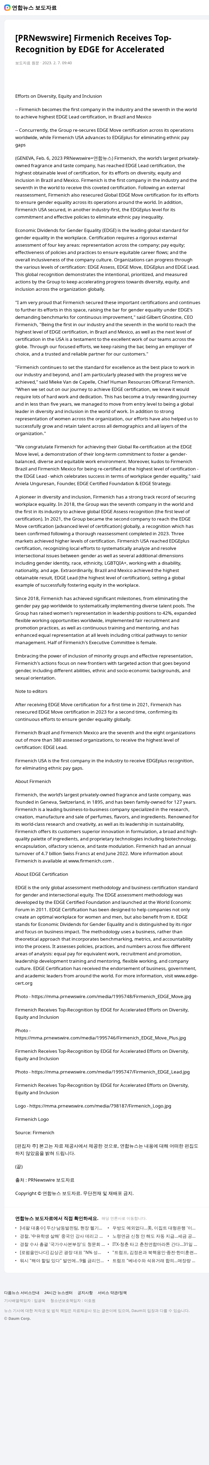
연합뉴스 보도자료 (34, 7)
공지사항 (85, 1292)
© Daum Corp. (17, 1318)
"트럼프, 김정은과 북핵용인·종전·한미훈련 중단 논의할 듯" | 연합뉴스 (155, 1252)
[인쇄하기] (194, 78)
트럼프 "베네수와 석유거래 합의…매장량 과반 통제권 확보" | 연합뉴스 (155, 1261)
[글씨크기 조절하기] (184, 78)
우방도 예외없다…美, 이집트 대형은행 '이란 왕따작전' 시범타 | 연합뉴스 (155, 1228)
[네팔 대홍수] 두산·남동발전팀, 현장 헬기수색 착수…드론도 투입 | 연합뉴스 (62, 1228)
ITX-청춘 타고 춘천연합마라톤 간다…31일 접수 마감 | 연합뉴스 (155, 1244)
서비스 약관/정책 (112, 1292)
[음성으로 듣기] (173, 78)
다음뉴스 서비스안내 (21, 1292)
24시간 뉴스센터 (58, 1292)
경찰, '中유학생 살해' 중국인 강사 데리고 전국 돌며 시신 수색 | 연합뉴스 (62, 1236)
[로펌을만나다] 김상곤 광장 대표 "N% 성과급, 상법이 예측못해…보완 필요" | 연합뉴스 (62, 1252)
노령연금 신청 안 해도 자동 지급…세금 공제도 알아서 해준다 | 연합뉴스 (155, 1236)
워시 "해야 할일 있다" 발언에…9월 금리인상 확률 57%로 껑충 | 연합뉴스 (62, 1261)
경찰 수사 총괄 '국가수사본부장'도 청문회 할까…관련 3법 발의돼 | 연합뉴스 (62, 1244)
